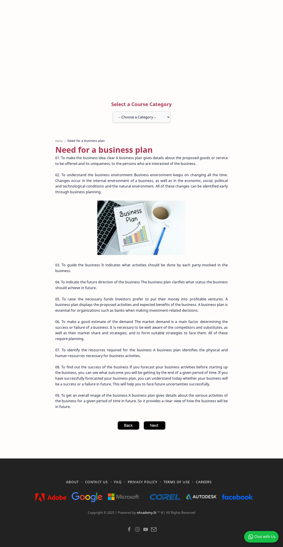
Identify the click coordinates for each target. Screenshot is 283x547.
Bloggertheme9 (214, 518)
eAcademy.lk (147, 512)
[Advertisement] (141, 54)
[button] (129, 530)
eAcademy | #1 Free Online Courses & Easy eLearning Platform (132, 518)
